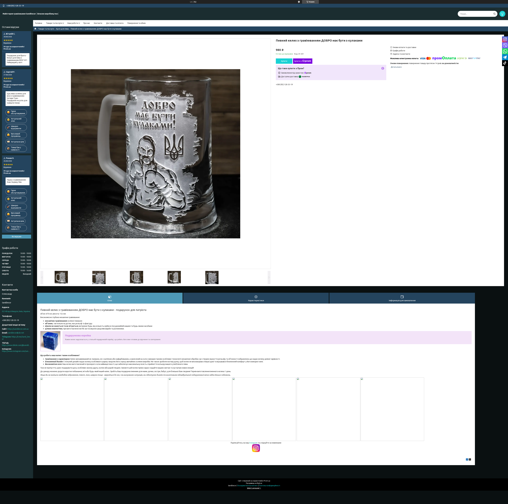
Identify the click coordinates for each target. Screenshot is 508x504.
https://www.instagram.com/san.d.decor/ (16, 351)
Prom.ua (267, 481)
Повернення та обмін (136, 23)
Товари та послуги (54, 23)
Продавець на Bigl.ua (254, 483)
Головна (38, 23)
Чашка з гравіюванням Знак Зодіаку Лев (16, 181)
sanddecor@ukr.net (16, 333)
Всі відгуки (16, 236)
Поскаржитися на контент (247, 485)
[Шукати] (494, 14)
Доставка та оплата (114, 23)
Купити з (298, 61)
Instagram (253, 443)
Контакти (98, 23)
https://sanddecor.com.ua (18, 329)
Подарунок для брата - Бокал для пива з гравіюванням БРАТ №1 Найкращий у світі (17, 59)
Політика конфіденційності (269, 485)
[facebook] (467, 460)
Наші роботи (72, 23)
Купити (284, 61)
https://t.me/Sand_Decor (16, 338)
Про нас (86, 23)
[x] (470, 460)
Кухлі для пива (62, 29)
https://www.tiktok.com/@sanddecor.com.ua (16, 345)
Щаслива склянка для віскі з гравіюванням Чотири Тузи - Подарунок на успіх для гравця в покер (17, 98)
